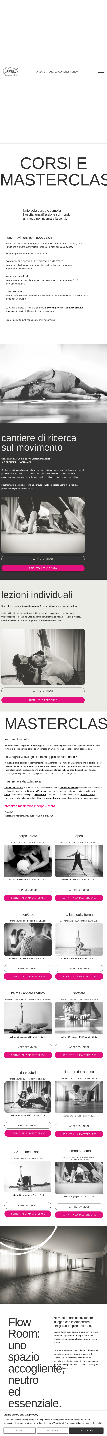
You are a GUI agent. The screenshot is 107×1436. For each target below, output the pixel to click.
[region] (53, 1423)
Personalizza (19, 1430)
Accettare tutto (86, 1430)
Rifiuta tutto (52, 1430)
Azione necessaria (69, 787)
